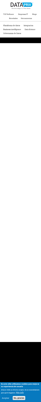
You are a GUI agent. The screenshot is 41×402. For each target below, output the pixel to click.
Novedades (13, 18)
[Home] (21, 5)
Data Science (30, 29)
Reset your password (24, 52)
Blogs (34, 14)
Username (6, 64)
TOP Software (8, 14)
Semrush (8, 249)
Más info (20, 392)
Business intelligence (12, 29)
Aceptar (5, 398)
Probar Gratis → (12, 322)
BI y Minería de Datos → (15, 150)
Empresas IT (23, 14)
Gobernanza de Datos (12, 33)
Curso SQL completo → (15, 144)
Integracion (28, 25)
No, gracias (19, 398)
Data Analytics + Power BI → (17, 155)
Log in (7, 52)
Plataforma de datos (11, 25)
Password (5, 79)
